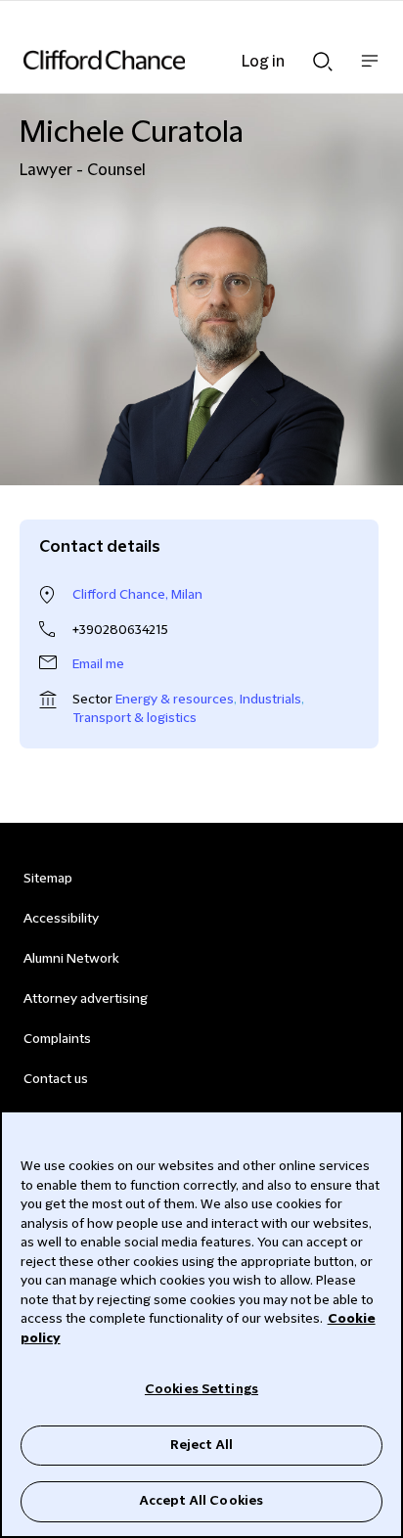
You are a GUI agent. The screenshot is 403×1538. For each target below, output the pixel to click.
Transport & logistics (134, 718)
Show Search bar (323, 55)
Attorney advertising (85, 999)
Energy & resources (174, 699)
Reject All (201, 1445)
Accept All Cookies (201, 1501)
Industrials (270, 699)
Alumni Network (70, 959)
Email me (98, 664)
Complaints (57, 1039)
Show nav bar (370, 70)
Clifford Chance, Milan (137, 595)
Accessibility (61, 919)
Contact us (55, 1079)
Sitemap (47, 878)
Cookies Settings (201, 1389)
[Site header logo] (172, 59)
